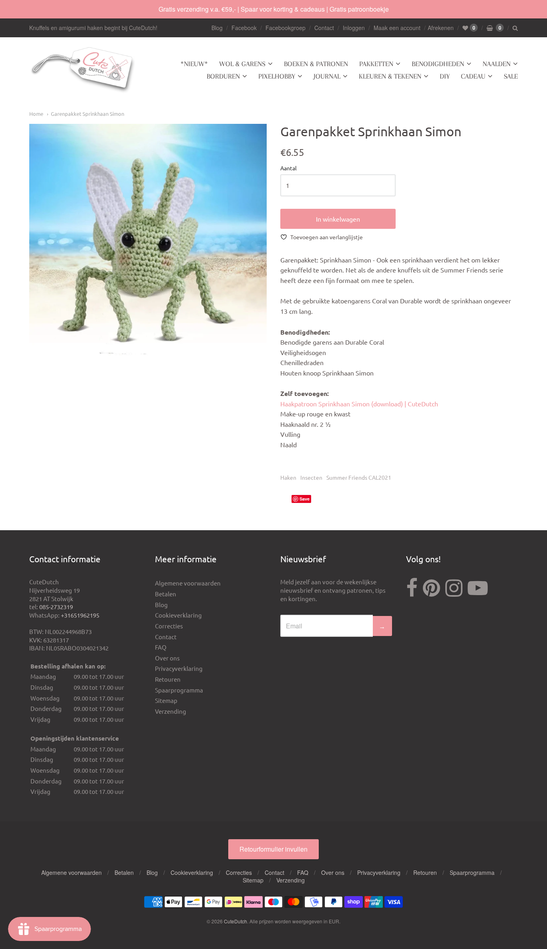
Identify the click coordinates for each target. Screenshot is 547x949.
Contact (324, 28)
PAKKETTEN (376, 64)
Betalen (165, 594)
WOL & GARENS (242, 64)
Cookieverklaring (178, 615)
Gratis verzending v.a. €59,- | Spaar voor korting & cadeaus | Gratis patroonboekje (274, 9)
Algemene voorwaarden (188, 583)
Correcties (169, 626)
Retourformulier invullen (273, 849)
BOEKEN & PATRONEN (316, 64)
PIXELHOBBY (276, 76)
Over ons (167, 658)
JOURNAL (327, 76)
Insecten (311, 477)
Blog (217, 28)
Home (36, 113)
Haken (288, 477)
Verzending (170, 711)
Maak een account (397, 28)
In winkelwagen (338, 219)
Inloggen (354, 28)
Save (305, 499)
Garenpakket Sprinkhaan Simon (87, 113)
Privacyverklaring (179, 668)
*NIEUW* (194, 64)
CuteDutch (235, 921)
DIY (445, 76)
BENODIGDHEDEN (438, 64)
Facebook (244, 28)
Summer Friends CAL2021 (358, 477)
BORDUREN (223, 76)
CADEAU (473, 76)
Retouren (168, 679)
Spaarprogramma (179, 690)
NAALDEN (497, 64)
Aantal (288, 168)
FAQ (161, 647)
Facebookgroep (285, 28)
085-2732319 (56, 606)
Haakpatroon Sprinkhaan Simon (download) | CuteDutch (359, 404)
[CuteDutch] (83, 70)
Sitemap (166, 700)
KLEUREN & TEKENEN (390, 76)
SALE (511, 76)
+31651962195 (80, 615)
